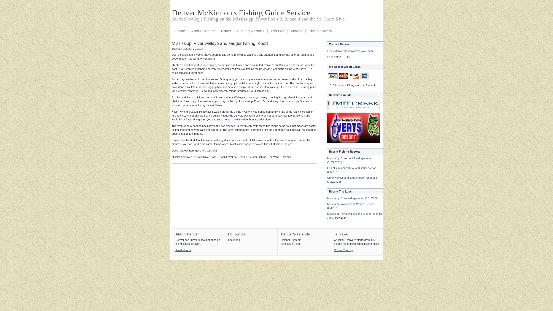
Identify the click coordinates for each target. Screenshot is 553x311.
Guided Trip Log (343, 250)
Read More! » (183, 250)
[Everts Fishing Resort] (353, 141)
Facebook (234, 240)
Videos (296, 31)
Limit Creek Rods (291, 243)
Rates (226, 31)
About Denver (203, 31)
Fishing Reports (250, 31)
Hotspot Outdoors (291, 240)
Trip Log (277, 31)
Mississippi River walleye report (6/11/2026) (352, 198)
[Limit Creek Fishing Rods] (353, 109)
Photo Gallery (320, 31)
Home (180, 31)
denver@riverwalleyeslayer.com (354, 51)
